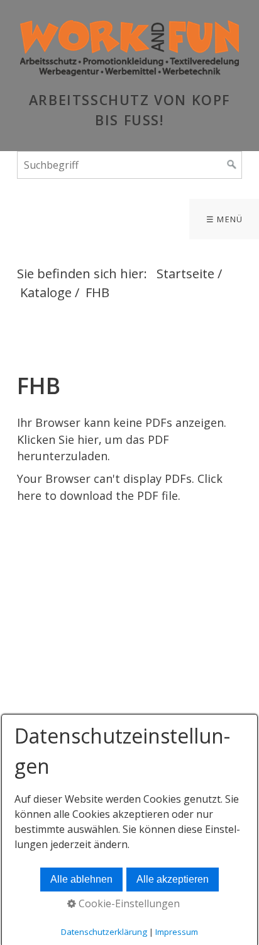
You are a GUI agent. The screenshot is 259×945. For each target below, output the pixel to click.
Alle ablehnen (81, 879)
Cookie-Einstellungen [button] (128, 903)
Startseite (185, 273)
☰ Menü (224, 219)
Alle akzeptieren (172, 879)
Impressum (176, 931)
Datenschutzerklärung (104, 931)
